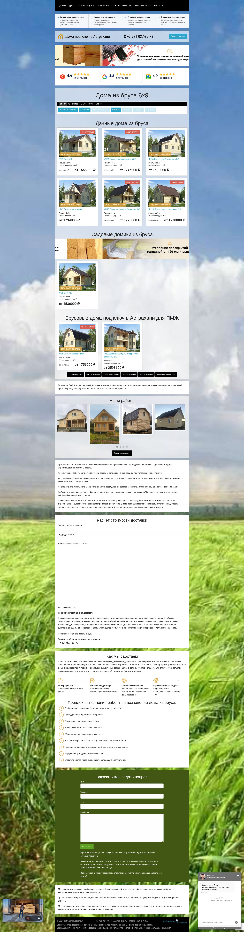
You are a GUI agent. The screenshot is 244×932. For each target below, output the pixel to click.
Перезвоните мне (178, 36)
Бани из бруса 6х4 (146, 374)
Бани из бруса (104, 5)
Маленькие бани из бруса (166, 374)
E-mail (82, 802)
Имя (82, 782)
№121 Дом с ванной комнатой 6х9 (120, 159)
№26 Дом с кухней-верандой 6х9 (163, 159)
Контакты (158, 5)
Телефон (83, 792)
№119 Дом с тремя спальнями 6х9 (164, 209)
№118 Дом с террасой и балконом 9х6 (122, 209)
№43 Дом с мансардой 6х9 (72, 209)
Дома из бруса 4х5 (75, 374)
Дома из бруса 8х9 (93, 374)
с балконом (84, 110)
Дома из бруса (66, 5)
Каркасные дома (86, 5)
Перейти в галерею (122, 453)
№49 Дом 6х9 (65, 159)
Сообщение (85, 812)
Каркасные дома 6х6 (111, 374)
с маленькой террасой (68, 110)
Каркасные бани (123, 5)
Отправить (87, 846)
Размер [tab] (74, 104)
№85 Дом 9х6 (65, 293)
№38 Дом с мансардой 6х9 (72, 354)
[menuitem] (66, 5)
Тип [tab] (64, 104)
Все (100, 104)
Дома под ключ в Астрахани (87, 36)
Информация (141, 5)
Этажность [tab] (88, 104)
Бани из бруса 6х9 (129, 374)
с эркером (116, 110)
